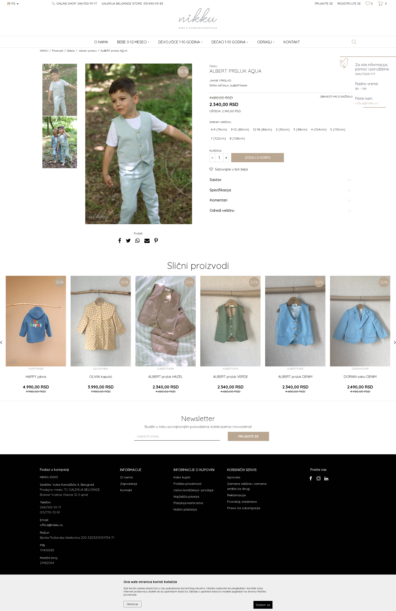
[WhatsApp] (137, 240)
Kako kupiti (181, 477)
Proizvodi (57, 50)
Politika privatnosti (187, 484)
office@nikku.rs (366, 103)
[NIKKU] (198, 18)
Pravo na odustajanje (243, 508)
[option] (59, 90)
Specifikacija (220, 190)
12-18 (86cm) (262, 129)
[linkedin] (326, 478)
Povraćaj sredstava (242, 501)
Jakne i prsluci (87, 50)
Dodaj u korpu (257, 158)
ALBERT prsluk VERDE (230, 377)
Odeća (71, 50)
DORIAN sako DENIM (360, 377)
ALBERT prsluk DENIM (295, 377)
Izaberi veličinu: (220, 122)
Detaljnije (132, 604)
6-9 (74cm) (219, 129)
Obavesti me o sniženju (337, 96)
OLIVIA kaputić (100, 377)
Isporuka (233, 477)
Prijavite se (248, 436)
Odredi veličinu (222, 211)
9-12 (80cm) (240, 129)
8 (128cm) (237, 138)
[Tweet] (128, 240)
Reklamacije (236, 495)
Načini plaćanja (185, 509)
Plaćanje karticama (188, 503)
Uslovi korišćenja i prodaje (193, 490)
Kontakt (126, 490)
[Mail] (147, 240)
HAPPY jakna (36, 377)
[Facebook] (119, 240)
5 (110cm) (337, 129)
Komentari (218, 200)
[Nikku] (99, 216)
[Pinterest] (156, 240)
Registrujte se (349, 3)
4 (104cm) (319, 129)
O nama (126, 477)
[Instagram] (318, 478)
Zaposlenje (128, 484)
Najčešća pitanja (186, 496)
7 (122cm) (218, 138)
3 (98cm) (300, 129)
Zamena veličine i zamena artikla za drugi (247, 486)
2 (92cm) (283, 129)
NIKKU (44, 50)
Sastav (216, 180)
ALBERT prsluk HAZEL (165, 377)
